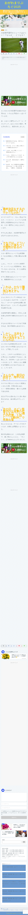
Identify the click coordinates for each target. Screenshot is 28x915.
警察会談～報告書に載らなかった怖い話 (13, 853)
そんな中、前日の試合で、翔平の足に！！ (15, 160)
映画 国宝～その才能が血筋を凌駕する (13, 850)
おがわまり (5, 893)
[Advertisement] (14, 80)
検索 (3, 839)
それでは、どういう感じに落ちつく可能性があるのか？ (15, 146)
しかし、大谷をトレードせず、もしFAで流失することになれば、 (15, 156)
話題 (2, 30)
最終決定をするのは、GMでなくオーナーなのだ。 (15, 141)
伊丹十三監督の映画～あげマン (10, 854)
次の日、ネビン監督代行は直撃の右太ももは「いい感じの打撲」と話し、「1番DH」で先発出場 (15, 166)
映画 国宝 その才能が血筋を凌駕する (13, 851)
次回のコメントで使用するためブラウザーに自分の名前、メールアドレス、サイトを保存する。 (14, 813)
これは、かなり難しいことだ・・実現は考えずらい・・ (15, 151)
